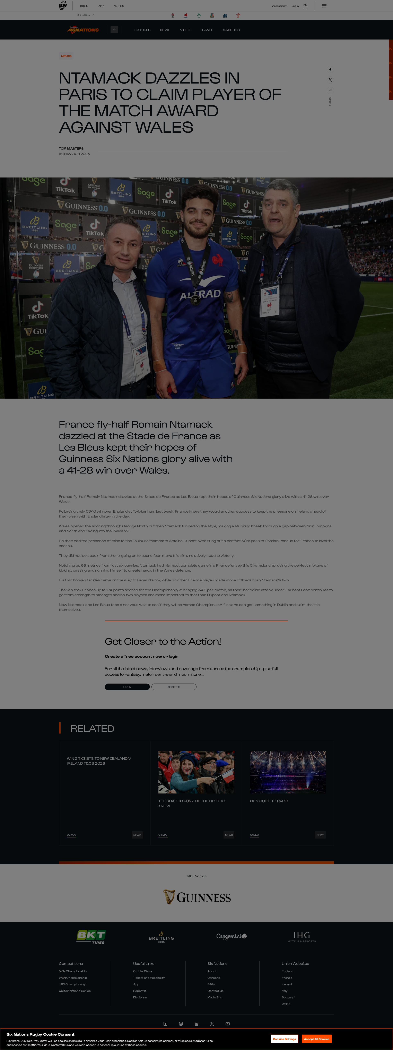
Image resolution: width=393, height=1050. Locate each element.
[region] (196, 1039)
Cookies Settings (284, 1038)
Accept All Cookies (316, 1038)
